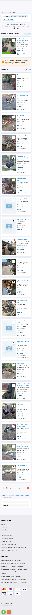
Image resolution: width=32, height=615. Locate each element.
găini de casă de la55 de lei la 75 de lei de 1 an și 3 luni (23, 385)
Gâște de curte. (21, 260)
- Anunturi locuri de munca (14, 569)
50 (30, 70)
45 (19, 488)
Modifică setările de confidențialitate (13, 547)
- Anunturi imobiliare (12, 566)
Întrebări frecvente (7, 533)
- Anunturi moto (11, 577)
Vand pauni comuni (22, 75)
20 (26, 70)
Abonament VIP (6, 536)
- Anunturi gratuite (11, 560)
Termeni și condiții (7, 538)
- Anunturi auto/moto (13, 563)
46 (23, 488)
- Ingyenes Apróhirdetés (14, 579)
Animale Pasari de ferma (18, 16)
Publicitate (4, 530)
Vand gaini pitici (22, 199)
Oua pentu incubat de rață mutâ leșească (22, 426)
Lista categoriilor (7, 541)
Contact (4, 527)
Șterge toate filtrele (8, 19)
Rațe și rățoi (20, 363)
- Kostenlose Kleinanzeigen (14, 582)
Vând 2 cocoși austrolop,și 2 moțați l (23, 157)
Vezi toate (27, 34)
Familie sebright (22, 136)
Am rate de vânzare (23, 219)
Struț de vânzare (22, 239)
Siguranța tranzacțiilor (8, 544)
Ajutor (3, 524)
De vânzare (20, 115)
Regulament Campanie (9, 550)
